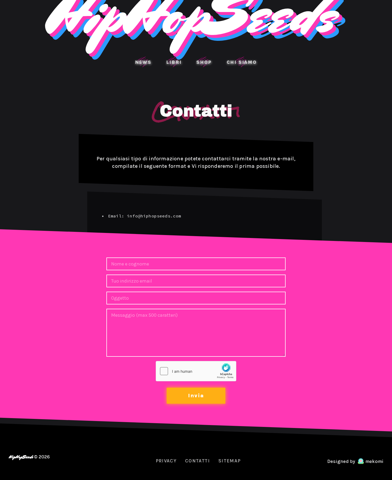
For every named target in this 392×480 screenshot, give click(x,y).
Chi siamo (242, 62)
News (143, 62)
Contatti (197, 461)
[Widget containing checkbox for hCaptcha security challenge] (196, 371)
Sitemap (229, 461)
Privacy (166, 461)
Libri (173, 62)
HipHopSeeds (21, 457)
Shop (203, 62)
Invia (196, 395)
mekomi (373, 461)
